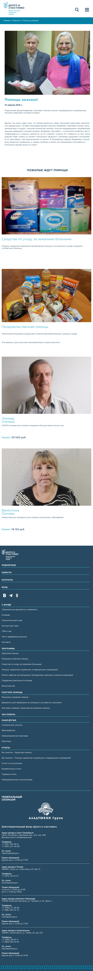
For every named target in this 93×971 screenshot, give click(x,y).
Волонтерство (8, 686)
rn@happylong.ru (9, 917)
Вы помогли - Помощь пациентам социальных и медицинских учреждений (36, 758)
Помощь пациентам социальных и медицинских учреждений (30, 670)
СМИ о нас (6, 631)
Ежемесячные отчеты (11, 769)
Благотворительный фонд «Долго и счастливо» (14, 8)
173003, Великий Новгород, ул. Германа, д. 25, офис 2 (27, 901)
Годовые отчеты (9, 774)
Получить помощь (12, 692)
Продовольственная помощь (15, 659)
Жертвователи (8, 730)
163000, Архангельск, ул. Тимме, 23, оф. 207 (22, 933)
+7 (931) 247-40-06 (11, 846)
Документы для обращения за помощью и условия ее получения (31, 703)
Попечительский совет (12, 620)
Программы (8, 649)
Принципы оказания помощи (15, 697)
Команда (6, 615)
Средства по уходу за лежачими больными (21, 664)
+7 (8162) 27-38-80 (10, 908)
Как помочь (8, 714)
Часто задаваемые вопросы (14, 637)
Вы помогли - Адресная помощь (17, 752)
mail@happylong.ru (10, 853)
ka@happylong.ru (9, 949)
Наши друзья (9, 720)
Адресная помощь (10, 653)
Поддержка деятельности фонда (17, 680)
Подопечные (9, 565)
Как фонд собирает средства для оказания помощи (26, 708)
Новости (16, 21)
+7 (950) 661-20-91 (10, 942)
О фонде (6, 605)
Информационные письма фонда (17, 780)
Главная (6, 21)
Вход (4, 587)
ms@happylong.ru (10, 883)
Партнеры (6, 741)
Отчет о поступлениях (12, 763)
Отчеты (6, 748)
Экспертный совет (10, 626)
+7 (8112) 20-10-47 (10, 876)
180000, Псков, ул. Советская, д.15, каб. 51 (21, 869)
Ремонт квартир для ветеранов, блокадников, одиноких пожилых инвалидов (37, 675)
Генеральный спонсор (12, 725)
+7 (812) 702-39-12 (10, 844)
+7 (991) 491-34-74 (10, 910)
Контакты (7, 580)
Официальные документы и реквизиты (20, 610)
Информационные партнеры (15, 736)
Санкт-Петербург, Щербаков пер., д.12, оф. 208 (23, 835)
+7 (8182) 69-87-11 (10, 940)
